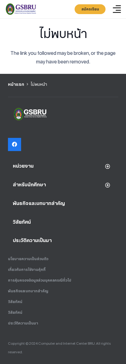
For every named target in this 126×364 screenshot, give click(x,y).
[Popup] (117, 9)
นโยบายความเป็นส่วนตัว (28, 259)
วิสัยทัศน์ (15, 302)
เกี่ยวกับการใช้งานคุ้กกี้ (27, 269)
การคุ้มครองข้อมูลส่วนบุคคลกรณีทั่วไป (39, 280)
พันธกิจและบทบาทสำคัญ (28, 291)
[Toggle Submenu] (107, 166)
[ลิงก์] (21, 9)
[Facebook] (14, 144)
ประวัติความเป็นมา (23, 323)
